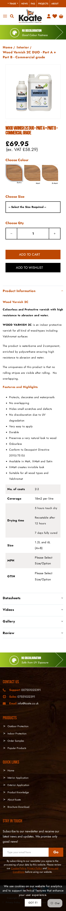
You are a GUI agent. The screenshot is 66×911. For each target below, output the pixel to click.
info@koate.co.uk (28, 703)
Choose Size (15, 196)
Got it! (33, 902)
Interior (23, 47)
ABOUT (54, 3)
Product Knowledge (18, 792)
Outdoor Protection (17, 726)
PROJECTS (43, 3)
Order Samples (15, 741)
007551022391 (31, 690)
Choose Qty (15, 223)
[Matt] (32, 173)
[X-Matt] (50, 173)
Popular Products (16, 748)
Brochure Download (18, 807)
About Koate (14, 799)
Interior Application (17, 778)
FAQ (33, 3)
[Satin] (14, 173)
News (24, 3)
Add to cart (29, 254)
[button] (33, 291)
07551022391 (26, 697)
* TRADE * (13, 3)
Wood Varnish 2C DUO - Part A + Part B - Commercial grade (29, 55)
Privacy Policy (34, 868)
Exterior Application (18, 785)
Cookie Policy (18, 868)
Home (7, 47)
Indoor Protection (16, 733)
